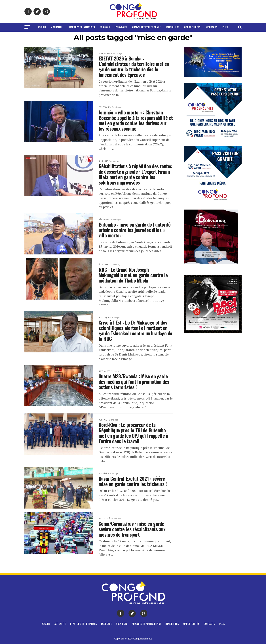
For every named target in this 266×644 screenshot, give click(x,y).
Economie (105, 27)
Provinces (121, 27)
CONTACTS (211, 27)
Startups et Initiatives (81, 27)
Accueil (42, 27)
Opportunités (192, 27)
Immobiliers (172, 27)
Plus (225, 27)
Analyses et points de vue (146, 27)
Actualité (56, 27)
